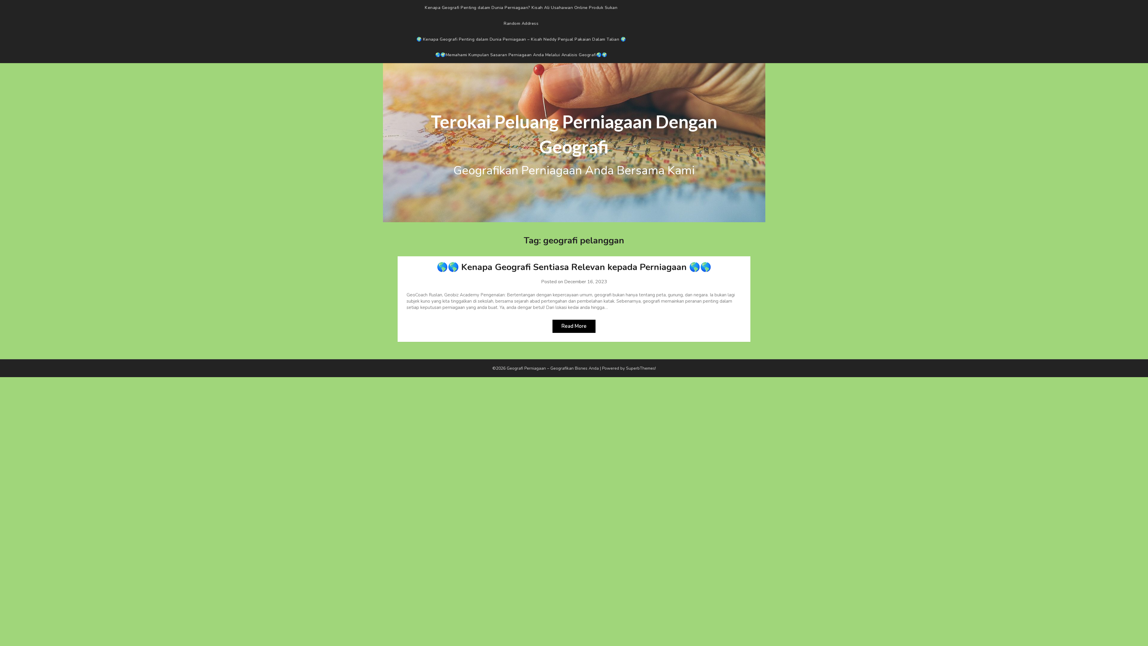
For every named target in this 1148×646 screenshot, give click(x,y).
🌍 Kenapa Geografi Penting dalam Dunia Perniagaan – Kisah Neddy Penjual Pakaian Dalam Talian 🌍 (521, 39)
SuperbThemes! (641, 368)
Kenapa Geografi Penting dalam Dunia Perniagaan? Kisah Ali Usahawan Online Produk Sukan (521, 7)
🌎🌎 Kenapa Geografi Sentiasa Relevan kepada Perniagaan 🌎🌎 (574, 267)
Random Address (521, 23)
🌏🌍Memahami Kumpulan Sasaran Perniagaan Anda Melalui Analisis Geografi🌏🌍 (521, 55)
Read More (574, 326)
